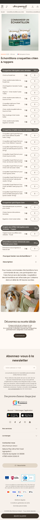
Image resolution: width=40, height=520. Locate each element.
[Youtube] (30, 422)
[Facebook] (15, 422)
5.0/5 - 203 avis (10, 54)
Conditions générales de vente (20, 503)
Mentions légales (20, 500)
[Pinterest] (25, 422)
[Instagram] (10, 422)
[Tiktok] (20, 422)
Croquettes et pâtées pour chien (15, 12)
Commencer (20, 336)
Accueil (3, 12)
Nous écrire (21, 465)
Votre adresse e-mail (13, 368)
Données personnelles (20, 506)
